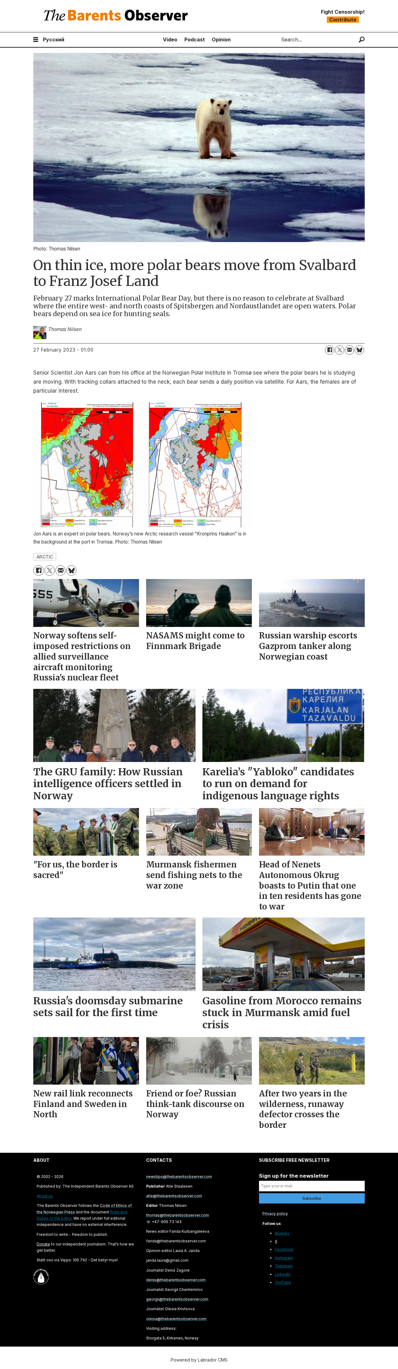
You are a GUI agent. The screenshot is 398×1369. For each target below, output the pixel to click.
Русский (53, 39)
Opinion (221, 39)
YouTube (283, 1282)
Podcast (194, 39)
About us (45, 1196)
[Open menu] (35, 39)
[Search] (362, 39)
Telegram (284, 1266)
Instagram (284, 1257)
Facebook (284, 1249)
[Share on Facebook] (329, 350)
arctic (45, 556)
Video (170, 39)
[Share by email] (349, 350)
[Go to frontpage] (117, 16)
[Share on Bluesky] (359, 350)
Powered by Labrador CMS (199, 1359)
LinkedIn (282, 1274)
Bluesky (282, 1233)
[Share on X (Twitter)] (339, 350)
